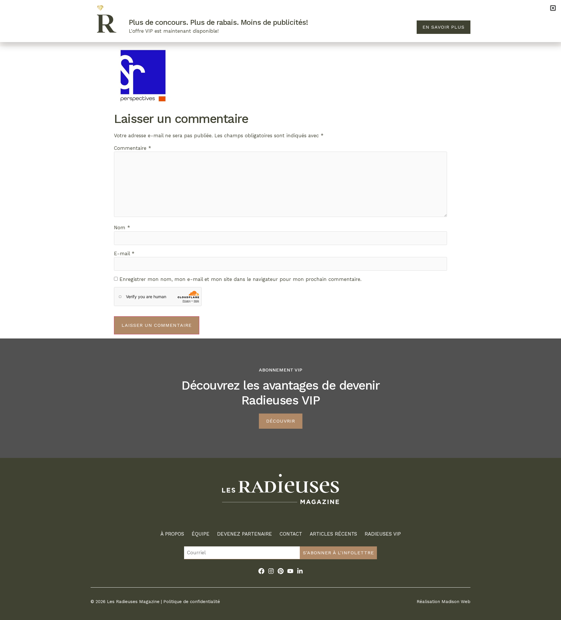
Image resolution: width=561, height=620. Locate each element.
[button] (553, 8)
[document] (280, 310)
